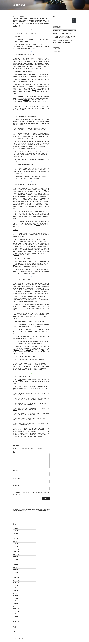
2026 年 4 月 (15, 538)
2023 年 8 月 (15, 619)
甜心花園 (28, 350)
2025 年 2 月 (15, 572)
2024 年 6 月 (15, 593)
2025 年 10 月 (16, 554)
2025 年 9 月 (15, 556)
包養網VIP (22, 96)
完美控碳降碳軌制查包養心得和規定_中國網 (62, 40)
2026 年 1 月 (15, 546)
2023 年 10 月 (16, 614)
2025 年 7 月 (15, 562)
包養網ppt (27, 233)
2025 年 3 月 (15, 569)
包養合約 (21, 298)
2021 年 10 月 (16, 621)
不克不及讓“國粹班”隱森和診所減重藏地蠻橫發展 (63, 33)
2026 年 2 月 (15, 543)
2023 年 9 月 (15, 616)
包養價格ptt (35, 203)
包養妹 (38, 225)
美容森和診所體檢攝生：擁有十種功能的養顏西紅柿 (64, 30)
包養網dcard (24, 201)
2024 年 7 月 (15, 590)
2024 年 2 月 (15, 603)
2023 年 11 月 (16, 611)
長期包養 (15, 230)
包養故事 (20, 380)
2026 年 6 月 (15, 533)
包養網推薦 (32, 381)
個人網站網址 (16, 485)
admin (22, 16)
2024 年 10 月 (16, 582)
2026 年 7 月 (15, 530)
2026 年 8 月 (15, 528)
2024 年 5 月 (15, 595)
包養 (46, 46)
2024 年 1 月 (15, 606)
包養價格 (34, 206)
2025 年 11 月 (16, 551)
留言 (14, 452)
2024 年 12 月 (16, 577)
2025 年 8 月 (15, 559)
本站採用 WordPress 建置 (18, 638)
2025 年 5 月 (15, 567)
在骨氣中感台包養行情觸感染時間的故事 (62, 42)
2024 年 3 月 (15, 601)
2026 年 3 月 (15, 541)
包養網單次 (17, 243)
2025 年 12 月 (16, 549)
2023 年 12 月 (16, 608)
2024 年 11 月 (16, 580)
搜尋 (54, 16)
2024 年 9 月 (15, 585)
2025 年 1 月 (15, 575)
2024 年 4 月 (15, 598)
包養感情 (16, 255)
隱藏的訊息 (19, 5)
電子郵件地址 (16, 478)
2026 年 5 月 (15, 536)
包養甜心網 (41, 136)
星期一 (14, 631)
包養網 (37, 88)
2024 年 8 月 (15, 588)
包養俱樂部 (26, 100)
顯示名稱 (15, 471)
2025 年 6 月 (15, 564)
